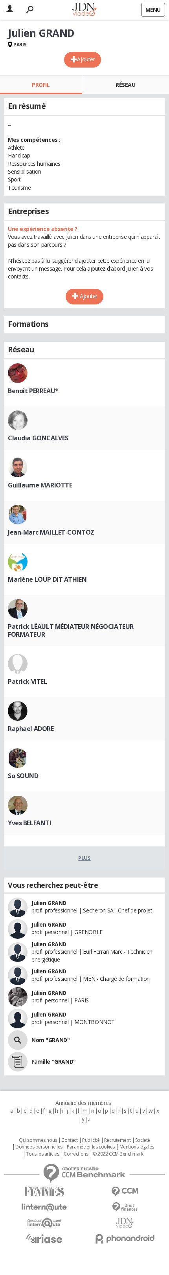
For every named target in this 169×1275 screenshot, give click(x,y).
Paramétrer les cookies (91, 1147)
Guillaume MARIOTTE (40, 485)
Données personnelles (38, 1147)
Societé (142, 1140)
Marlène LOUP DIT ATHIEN (47, 579)
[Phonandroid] (124, 1239)
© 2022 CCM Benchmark (118, 1154)
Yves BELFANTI (29, 823)
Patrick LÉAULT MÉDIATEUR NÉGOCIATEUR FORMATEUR (71, 630)
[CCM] (124, 1191)
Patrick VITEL (27, 681)
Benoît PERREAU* (33, 391)
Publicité (90, 1140)
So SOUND (23, 775)
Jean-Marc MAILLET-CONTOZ (51, 532)
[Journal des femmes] (44, 1191)
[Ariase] (44, 1238)
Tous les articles (42, 1154)
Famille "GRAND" (53, 1061)
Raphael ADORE (31, 728)
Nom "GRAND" (50, 1040)
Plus (84, 857)
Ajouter (86, 59)
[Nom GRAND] (18, 1040)
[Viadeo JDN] (124, 1223)
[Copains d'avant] (44, 1223)
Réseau (125, 84)
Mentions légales (136, 1147)
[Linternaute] (44, 1207)
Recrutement (117, 1140)
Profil (41, 84)
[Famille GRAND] (18, 1062)
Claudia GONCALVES (38, 438)
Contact (69, 1140)
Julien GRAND (48, 903)
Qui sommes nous (38, 1140)
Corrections (76, 1154)
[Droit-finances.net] (124, 1207)
